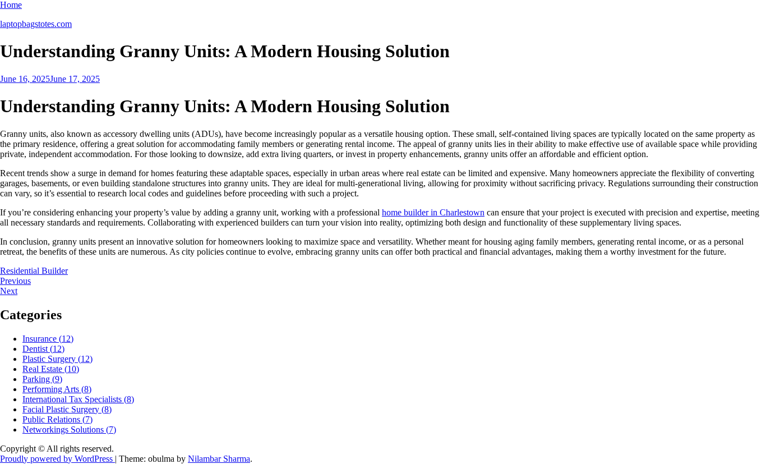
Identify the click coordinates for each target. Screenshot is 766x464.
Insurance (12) (47, 338)
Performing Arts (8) (56, 389)
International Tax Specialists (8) (78, 399)
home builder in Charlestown (433, 212)
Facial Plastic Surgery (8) (67, 409)
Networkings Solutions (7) (69, 429)
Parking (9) (42, 379)
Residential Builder (34, 270)
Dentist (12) (43, 348)
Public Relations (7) (57, 419)
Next (8, 291)
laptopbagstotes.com (36, 24)
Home (11, 5)
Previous (15, 281)
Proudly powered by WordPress (57, 458)
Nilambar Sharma (219, 458)
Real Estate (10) (50, 369)
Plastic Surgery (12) (57, 359)
